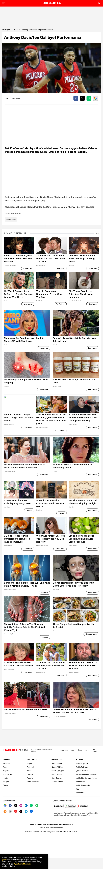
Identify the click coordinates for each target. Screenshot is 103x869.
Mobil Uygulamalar (83, 785)
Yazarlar (30, 778)
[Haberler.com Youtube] (16, 811)
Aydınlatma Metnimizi (22, 864)
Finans (29, 771)
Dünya (5, 785)
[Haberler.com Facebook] (10, 805)
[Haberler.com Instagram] (21, 805)
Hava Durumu (57, 763)
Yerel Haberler (33, 782)
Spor (16, 29)
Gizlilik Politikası (82, 767)
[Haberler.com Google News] (5, 805)
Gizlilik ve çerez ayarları (33, 832)
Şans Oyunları (57, 774)
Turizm (30, 774)
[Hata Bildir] (47, 832)
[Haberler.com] (15, 750)
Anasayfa (6, 29)
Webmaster (80, 782)
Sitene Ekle (80, 792)
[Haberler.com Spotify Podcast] (37, 805)
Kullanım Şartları (82, 763)
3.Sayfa (6, 782)
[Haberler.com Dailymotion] (31, 811)
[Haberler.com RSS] (5, 811)
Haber (42, 828)
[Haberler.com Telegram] (26, 811)
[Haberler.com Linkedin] (26, 805)
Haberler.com (57, 759)
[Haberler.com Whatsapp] (31, 805)
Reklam (73, 750)
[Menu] (3, 3)
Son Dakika (7, 774)
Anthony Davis (11, 219)
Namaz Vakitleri (57, 767)
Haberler (6, 759)
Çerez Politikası (82, 771)
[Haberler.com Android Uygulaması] (70, 806)
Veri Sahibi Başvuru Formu (86, 778)
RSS (77, 789)
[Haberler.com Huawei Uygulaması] (82, 806)
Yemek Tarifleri (57, 782)
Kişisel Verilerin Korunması (86, 774)
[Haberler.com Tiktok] (21, 811)
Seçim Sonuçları (58, 771)
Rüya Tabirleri (57, 778)
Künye (87, 750)
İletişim (80, 750)
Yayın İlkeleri (94, 750)
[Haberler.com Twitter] (16, 805)
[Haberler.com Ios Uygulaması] (58, 806)
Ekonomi (6, 763)
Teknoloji (30, 767)
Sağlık (29, 763)
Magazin (6, 771)
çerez (4, 859)
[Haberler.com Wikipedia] (10, 811)
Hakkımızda (64, 750)
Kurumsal (80, 759)
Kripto (5, 778)
